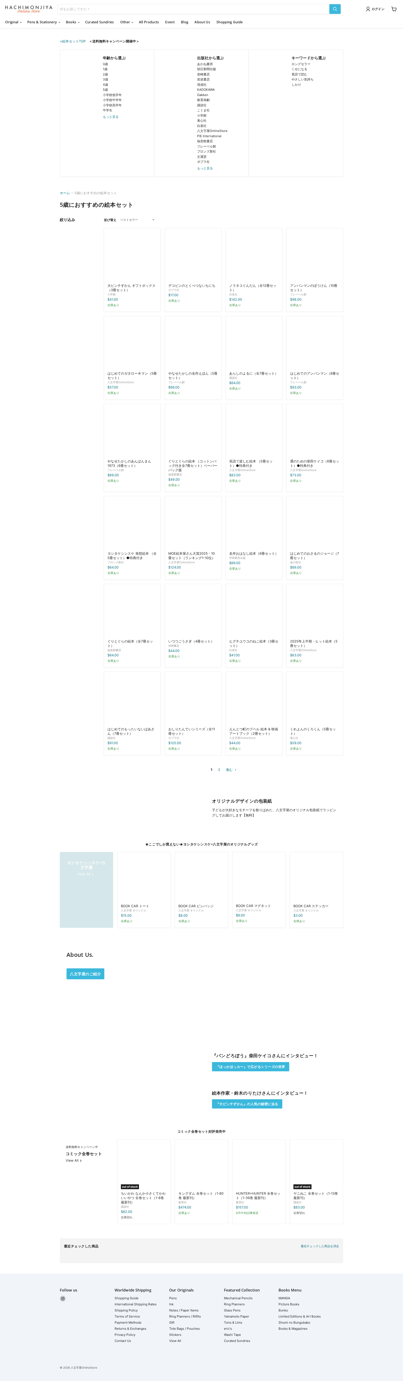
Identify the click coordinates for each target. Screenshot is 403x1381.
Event (170, 22)
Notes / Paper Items (184, 1310)
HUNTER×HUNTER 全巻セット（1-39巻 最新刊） (258, 1195)
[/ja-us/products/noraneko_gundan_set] (254, 256)
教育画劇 (203, 100)
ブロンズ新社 (206, 151)
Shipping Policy (126, 1310)
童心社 (202, 120)
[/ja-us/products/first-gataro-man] (132, 344)
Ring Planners (234, 1304)
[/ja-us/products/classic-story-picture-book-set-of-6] (254, 524)
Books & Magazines (293, 1329)
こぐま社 (203, 110)
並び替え (110, 220)
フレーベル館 (206, 146)
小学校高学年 (112, 105)
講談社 (202, 105)
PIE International (209, 136)
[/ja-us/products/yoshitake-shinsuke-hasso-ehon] (132, 524)
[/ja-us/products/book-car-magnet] (259, 879)
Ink (171, 1304)
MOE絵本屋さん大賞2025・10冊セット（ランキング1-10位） (191, 555)
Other (125, 22)
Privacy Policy (125, 1335)
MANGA (284, 1298)
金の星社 (295, 562)
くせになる (299, 69)
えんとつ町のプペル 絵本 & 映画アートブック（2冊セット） (253, 731)
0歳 (105, 64)
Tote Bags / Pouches (184, 1329)
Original (12, 22)
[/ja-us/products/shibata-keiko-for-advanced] (315, 432)
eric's (228, 1329)
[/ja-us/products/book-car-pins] (201, 879)
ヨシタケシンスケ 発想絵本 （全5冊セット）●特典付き (132, 555)
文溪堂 (202, 157)
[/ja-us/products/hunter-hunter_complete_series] (259, 1166)
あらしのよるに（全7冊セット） (253, 373)
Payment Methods (128, 1322)
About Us (202, 22)
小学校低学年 (112, 95)
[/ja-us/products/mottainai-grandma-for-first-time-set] (132, 700)
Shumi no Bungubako (294, 1322)
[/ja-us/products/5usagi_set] (193, 612)
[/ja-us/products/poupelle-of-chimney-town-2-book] (254, 700)
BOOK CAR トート (135, 906)
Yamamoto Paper (236, 1316)
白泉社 (202, 126)
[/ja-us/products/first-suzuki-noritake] (132, 256)
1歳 (105, 69)
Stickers (175, 1335)
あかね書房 (205, 64)
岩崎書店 (203, 74)
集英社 (182, 1202)
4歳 (105, 85)
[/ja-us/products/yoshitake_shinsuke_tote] (144, 879)
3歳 (105, 79)
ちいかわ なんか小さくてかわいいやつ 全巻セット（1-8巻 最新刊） (143, 1197)
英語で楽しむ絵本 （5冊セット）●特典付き (251, 463)
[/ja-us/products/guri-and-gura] (132, 612)
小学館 (202, 115)
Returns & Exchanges (130, 1329)
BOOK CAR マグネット (253, 906)
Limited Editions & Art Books (300, 1316)
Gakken (202, 95)
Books (71, 22)
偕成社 (202, 85)
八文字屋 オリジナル (133, 910)
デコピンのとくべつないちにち (191, 285)
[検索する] (335, 9)
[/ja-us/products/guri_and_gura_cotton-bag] (193, 432)
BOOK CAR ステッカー (310, 906)
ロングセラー (301, 64)
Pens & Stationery (42, 22)
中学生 (107, 110)
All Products (149, 22)
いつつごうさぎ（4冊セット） (191, 641)
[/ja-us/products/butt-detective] (193, 700)
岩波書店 (203, 79)
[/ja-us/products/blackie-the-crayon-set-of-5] (315, 700)
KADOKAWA (206, 90)
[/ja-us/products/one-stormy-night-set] (254, 344)
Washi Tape (232, 1335)
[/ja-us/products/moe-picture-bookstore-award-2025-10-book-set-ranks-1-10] (193, 524)
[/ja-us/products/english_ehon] (254, 432)
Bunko (283, 1310)
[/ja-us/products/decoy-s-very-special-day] (193, 256)
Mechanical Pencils (238, 1298)
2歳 (105, 74)
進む (230, 770)
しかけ (296, 85)
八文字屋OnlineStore (212, 131)
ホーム (65, 193)
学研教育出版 (237, 558)
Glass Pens (232, 1310)
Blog (184, 22)
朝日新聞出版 (206, 69)
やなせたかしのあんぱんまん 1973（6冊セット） (129, 463)
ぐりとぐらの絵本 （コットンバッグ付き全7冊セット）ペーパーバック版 (192, 465)
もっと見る (111, 117)
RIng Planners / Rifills (185, 1316)
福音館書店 (205, 141)
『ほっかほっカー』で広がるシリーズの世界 (250, 1066)
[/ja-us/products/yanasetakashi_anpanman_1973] (132, 432)
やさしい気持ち (303, 79)
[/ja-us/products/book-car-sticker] (316, 879)
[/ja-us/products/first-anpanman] (315, 344)
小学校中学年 (112, 100)
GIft (171, 1322)
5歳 (105, 90)
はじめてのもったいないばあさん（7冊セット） (130, 731)
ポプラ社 (203, 162)
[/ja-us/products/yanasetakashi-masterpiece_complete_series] (193, 344)
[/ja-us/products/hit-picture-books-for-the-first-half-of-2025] (315, 612)
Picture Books (289, 1304)
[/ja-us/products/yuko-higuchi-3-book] (254, 612)
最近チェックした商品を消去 (320, 1246)
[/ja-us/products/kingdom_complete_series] (201, 1166)
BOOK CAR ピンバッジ (195, 906)
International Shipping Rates (136, 1304)
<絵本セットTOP (74, 41)
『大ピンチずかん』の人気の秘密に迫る (247, 1104)
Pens (173, 1298)
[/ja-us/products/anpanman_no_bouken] (315, 256)
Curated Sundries (99, 22)
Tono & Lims (233, 1322)
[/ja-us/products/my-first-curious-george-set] (315, 524)
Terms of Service (127, 1316)
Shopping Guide (229, 22)
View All (175, 1341)
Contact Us (123, 1341)
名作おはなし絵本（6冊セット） (253, 553)
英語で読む (299, 74)
